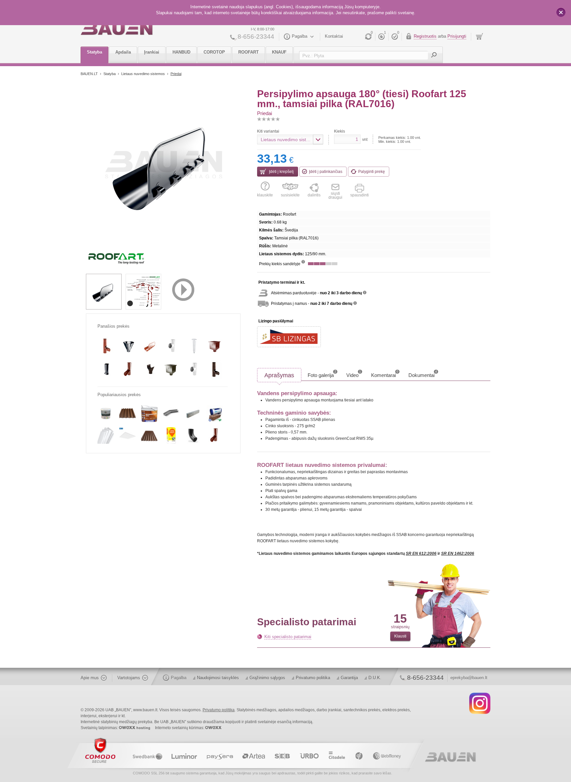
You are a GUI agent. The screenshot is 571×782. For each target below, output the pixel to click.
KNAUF (279, 52)
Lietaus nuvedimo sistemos (143, 74)
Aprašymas (279, 375)
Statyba (94, 52)
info (303, 262)
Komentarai (384, 374)
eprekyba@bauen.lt (468, 677)
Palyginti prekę (371, 171)
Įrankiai (151, 52)
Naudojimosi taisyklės (218, 677)
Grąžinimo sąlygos (267, 677)
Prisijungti (456, 36)
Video (353, 374)
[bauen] (117, 29)
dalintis (314, 195)
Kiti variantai (268, 131)
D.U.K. (374, 677)
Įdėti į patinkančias (325, 171)
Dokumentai (422, 374)
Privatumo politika (313, 677)
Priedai (176, 74)
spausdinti (359, 195)
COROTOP (214, 52)
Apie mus (90, 677)
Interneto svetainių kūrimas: (180, 727)
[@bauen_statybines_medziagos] (479, 703)
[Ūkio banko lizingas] (289, 336)
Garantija (349, 677)
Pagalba (299, 36)
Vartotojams (128, 677)
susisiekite (290, 195)
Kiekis (339, 131)
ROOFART (248, 52)
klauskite (265, 195)
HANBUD (181, 52)
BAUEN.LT (89, 74)
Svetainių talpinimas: (100, 727)
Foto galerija (322, 374)
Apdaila (123, 52)
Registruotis (425, 36)
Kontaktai (334, 36)
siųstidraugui (335, 195)
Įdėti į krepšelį (281, 171)
